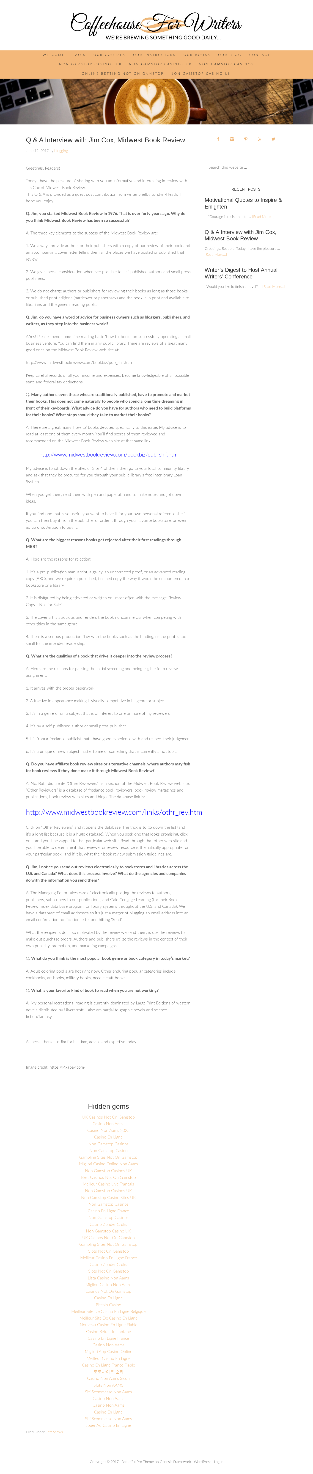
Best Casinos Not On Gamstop (108, 1178)
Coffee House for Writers (156, 26)
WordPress (202, 1462)
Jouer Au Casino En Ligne (108, 1426)
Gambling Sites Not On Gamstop (108, 1157)
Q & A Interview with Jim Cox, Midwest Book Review (241, 235)
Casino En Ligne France (108, 1211)
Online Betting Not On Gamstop (123, 73)
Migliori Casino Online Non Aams (108, 1164)
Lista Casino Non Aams (108, 1278)
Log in (218, 1462)
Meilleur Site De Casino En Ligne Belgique (108, 1312)
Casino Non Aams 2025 (108, 1131)
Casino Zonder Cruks (108, 1225)
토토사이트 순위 (108, 1372)
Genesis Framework (175, 1462)
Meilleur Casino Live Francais (108, 1184)
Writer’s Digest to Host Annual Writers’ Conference (241, 273)
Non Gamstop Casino (108, 1151)
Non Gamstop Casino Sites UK (108, 1198)
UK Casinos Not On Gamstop (108, 1117)
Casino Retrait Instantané (108, 1332)
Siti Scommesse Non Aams (108, 1392)
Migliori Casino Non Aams (108, 1285)
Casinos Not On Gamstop (108, 1292)
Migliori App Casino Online (108, 1352)
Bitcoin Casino (108, 1305)
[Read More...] (263, 217)
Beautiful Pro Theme (137, 1462)
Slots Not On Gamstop (108, 1251)
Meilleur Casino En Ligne (108, 1359)
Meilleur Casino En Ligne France (108, 1258)
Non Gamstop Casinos (226, 64)
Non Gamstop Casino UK (201, 73)
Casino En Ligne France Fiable (108, 1365)
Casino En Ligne (108, 1137)
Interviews (55, 1432)
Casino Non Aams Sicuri (108, 1379)
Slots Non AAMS (108, 1385)
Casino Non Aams (108, 1124)
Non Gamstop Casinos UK (90, 64)
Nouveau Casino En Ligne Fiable (108, 1325)
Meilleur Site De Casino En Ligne (108, 1318)
